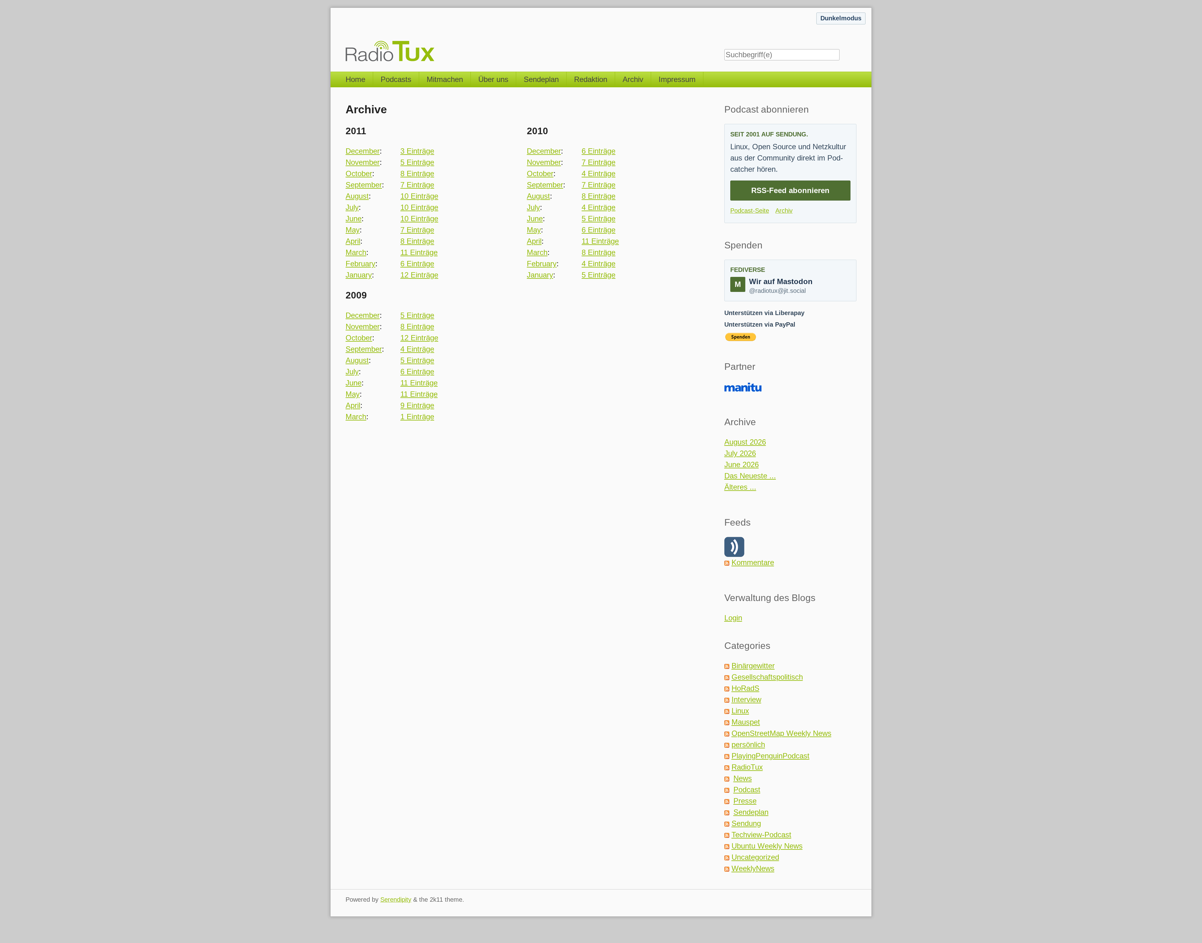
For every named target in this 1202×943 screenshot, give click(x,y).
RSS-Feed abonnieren (790, 190)
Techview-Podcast (761, 834)
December (363, 151)
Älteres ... (740, 487)
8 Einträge (417, 173)
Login (733, 618)
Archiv (633, 79)
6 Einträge (417, 263)
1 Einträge (417, 416)
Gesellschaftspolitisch (767, 677)
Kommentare (753, 562)
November (363, 162)
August (357, 196)
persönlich (748, 744)
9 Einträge (417, 405)
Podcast (746, 789)
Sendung (746, 823)
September (364, 185)
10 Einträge (419, 196)
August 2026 (745, 442)
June (354, 218)
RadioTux (747, 767)
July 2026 (740, 453)
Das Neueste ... (750, 476)
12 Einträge (419, 275)
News (742, 778)
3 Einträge (417, 151)
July (352, 207)
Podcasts (396, 79)
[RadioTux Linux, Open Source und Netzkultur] (346, 36)
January (359, 275)
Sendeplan (541, 79)
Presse (745, 801)
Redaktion (590, 79)
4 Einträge (598, 173)
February (360, 263)
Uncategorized (755, 857)
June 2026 (741, 464)
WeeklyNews (753, 868)
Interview (746, 699)
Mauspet (746, 722)
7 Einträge (417, 185)
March (356, 252)
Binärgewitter (753, 665)
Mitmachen (445, 79)
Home (355, 79)
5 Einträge (417, 162)
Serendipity (395, 899)
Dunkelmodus (840, 18)
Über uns (493, 79)
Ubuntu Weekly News (767, 846)
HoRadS (745, 688)
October (359, 173)
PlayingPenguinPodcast (770, 756)
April (353, 241)
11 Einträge (419, 252)
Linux (740, 710)
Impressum (677, 79)
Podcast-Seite (749, 210)
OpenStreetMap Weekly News (781, 733)
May (353, 230)
